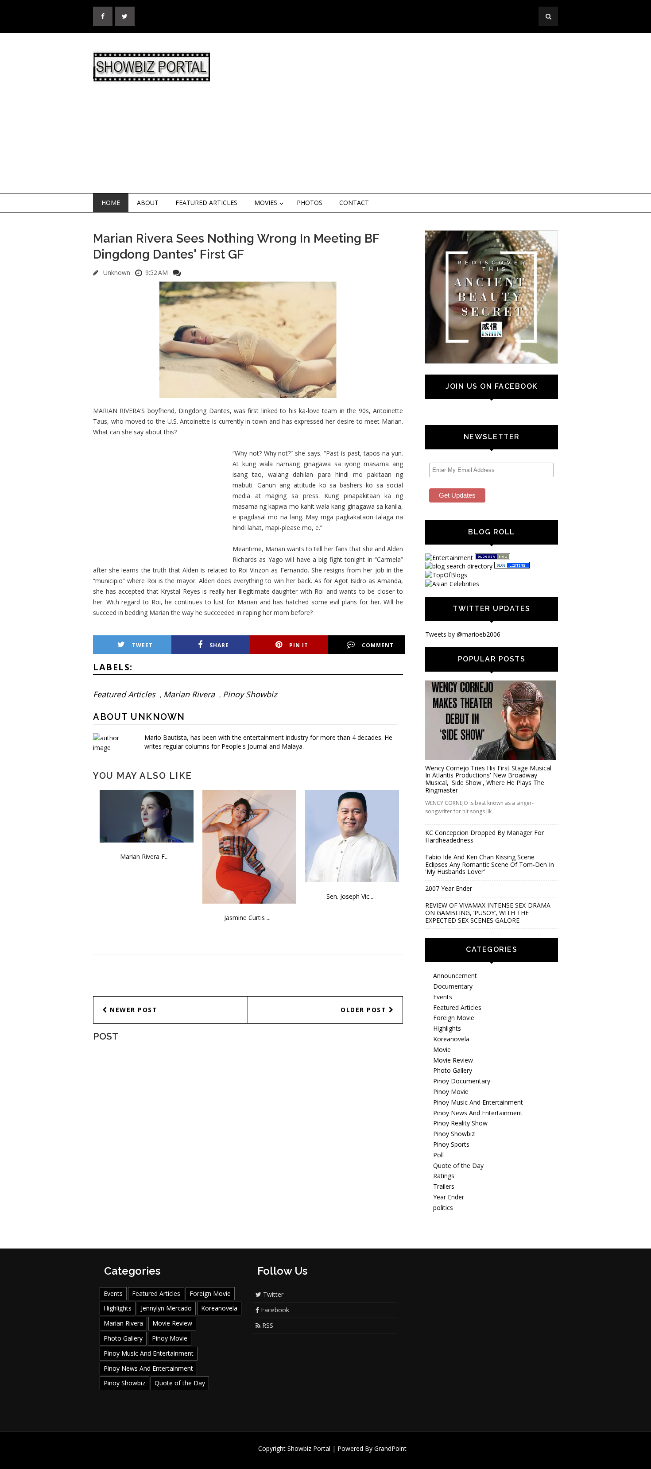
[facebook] (102, 16)
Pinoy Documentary (461, 1081)
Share (219, 645)
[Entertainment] (449, 557)
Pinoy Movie (451, 1091)
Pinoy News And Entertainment (478, 1113)
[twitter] (125, 16)
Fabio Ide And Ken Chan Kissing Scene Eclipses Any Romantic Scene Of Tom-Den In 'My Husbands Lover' (489, 864)
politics (443, 1207)
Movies (265, 202)
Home (110, 202)
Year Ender (448, 1197)
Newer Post (133, 1009)
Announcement (455, 975)
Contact (354, 202)
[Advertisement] (398, 113)
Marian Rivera (189, 694)
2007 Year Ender (448, 888)
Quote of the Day (458, 1165)
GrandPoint (390, 1448)
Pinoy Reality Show (460, 1123)
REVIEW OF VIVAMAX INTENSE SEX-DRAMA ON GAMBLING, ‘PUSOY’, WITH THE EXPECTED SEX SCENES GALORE (487, 912)
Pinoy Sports (451, 1144)
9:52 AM (156, 272)
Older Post (365, 1009)
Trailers (443, 1186)
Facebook (274, 1310)
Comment (378, 645)
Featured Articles (206, 202)
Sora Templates (352, 1457)
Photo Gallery (452, 1070)
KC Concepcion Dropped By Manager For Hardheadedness (484, 836)
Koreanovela (451, 1039)
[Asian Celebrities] (452, 584)
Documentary (453, 986)
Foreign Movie (453, 1017)
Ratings (443, 1175)
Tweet (142, 645)
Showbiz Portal (308, 1448)
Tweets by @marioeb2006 (462, 634)
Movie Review (453, 1060)
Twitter (272, 1294)
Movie (442, 1049)
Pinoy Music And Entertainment (478, 1102)
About (148, 202)
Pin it (298, 645)
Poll (438, 1155)
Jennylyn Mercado (166, 1308)
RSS (266, 1325)
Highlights (447, 1028)
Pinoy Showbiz (250, 694)
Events (442, 997)
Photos (309, 202)
